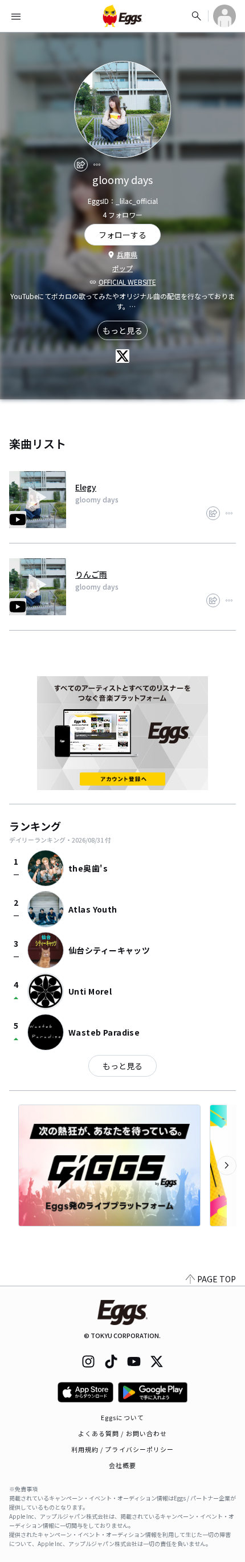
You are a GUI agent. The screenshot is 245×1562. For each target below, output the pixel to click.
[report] (97, 164)
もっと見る (122, 330)
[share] (81, 164)
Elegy (85, 487)
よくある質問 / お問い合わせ (123, 1433)
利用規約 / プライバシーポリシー (122, 1449)
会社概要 (122, 1465)
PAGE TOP (216, 1279)
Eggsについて (122, 1417)
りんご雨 (91, 574)
